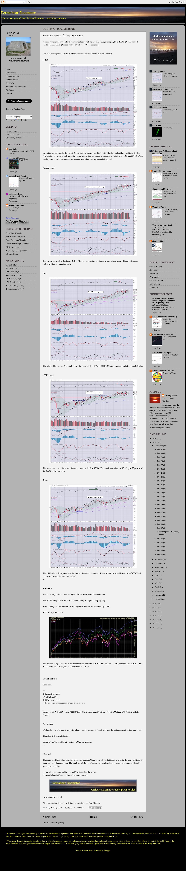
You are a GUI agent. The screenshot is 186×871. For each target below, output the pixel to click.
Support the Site (12, 79)
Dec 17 (160, 500)
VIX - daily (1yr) (12, 271)
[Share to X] (95, 807)
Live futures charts (13, 134)
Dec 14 (160, 508)
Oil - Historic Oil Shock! (169, 338)
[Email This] (90, 807)
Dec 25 (160, 473)
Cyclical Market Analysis (162, 334)
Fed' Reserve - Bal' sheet (15, 236)
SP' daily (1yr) (11, 264)
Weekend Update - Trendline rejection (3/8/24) (170, 175)
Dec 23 (160, 480)
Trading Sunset (158, 71)
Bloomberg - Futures (14, 137)
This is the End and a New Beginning (18, 197)
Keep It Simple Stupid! (162, 352)
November (159, 559)
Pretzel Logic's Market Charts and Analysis (165, 151)
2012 (155, 627)
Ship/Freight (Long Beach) (16, 250)
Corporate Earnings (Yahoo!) (17, 243)
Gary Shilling (155, 283)
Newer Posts (49, 816)
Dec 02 (160, 554)
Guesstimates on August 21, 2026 (21, 151)
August (158, 571)
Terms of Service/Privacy (16, 86)
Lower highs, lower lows (170, 110)
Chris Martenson (156, 280)
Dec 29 (160, 457)
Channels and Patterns (161, 189)
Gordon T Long (156, 266)
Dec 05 (160, 542)
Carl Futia (13, 148)
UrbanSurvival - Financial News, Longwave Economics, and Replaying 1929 (164, 300)
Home (93, 816)
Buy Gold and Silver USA (163, 89)
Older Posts (137, 816)
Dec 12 (160, 512)
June (157, 579)
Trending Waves (159, 207)
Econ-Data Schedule (14, 233)
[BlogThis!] (92, 807)
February (158, 595)
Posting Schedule (12, 76)
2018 (155, 603)
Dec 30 (160, 453)
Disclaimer (10, 90)
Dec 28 (160, 461)
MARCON (156, 125)
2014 (155, 619)
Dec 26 (160, 469)
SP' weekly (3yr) (12, 268)
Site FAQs (10, 83)
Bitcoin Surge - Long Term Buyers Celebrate (170, 321)
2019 (155, 442)
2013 (155, 623)
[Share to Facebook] (97, 807)
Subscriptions (11, 72)
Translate (24, 120)
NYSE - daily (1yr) (13, 282)
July (157, 575)
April (157, 587)
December (159, 445)
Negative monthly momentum (169, 92)
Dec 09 (160, 524)
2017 (155, 607)
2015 (155, 615)
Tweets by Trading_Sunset (16, 109)
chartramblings (158, 241)
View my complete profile (160, 427)
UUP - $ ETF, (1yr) (13, 278)
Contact (9, 93)
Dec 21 (160, 484)
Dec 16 (160, 504)
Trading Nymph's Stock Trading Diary (162, 226)
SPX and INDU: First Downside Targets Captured (169, 157)
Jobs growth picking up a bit (26, 179)
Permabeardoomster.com (77, 774)
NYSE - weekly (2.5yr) (15, 285)
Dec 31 (160, 449)
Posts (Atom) (58, 822)
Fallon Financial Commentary (164, 316)
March (157, 591)
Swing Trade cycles (16, 205)
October (158, 563)
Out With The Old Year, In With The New (169, 193)
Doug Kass (154, 287)
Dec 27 (160, 465)
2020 (155, 438)
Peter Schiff (154, 277)
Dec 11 (160, 516)
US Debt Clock (12, 254)
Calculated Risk (15, 193)
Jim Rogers (154, 270)
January (158, 598)
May (157, 583)
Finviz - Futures (12, 130)
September (159, 567)
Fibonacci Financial (17, 157)
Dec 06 (160, 538)
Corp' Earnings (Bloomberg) (17, 240)
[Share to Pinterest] (100, 807)
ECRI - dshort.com (13, 247)
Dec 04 (160, 546)
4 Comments (79, 807)
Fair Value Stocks (159, 107)
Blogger (107, 850)
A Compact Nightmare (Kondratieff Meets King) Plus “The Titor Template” (163, 307)
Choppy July (167, 127)
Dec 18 (160, 496)
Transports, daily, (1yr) (15, 289)
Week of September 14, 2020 (170, 356)
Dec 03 (160, 550)
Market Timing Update (162, 171)
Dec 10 (160, 520)
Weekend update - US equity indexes (63, 35)
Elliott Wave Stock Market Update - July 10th (170, 211)
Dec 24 (160, 476)
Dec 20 (160, 488)
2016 (155, 611)
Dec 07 (160, 528)
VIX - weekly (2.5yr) (14, 275)
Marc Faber (154, 273)
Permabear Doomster (18, 12)
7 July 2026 (23, 160)
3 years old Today (169, 373)
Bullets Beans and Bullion (163, 370)
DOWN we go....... (15, 207)
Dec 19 (160, 492)
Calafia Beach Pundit (17, 175)
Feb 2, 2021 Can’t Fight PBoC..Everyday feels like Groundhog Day (162, 232)
